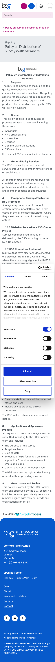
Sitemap (31, 638)
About (7, 591)
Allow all (27, 371)
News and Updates (15, 596)
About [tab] (45, 276)
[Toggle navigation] (50, 6)
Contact (8, 606)
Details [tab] (27, 276)
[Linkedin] (15, 618)
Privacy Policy (11, 633)
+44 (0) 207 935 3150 (16, 562)
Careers (8, 601)
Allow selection (27, 381)
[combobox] (27, 15)
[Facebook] (7, 618)
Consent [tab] (10, 276)
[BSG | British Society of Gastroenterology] (6, 6)
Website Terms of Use (14, 638)
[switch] (47, 338)
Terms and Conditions (31, 633)
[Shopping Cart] (41, 6)
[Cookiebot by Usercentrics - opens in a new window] (38, 268)
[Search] (50, 15)
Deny (27, 391)
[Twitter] (23, 618)
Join (6, 586)
